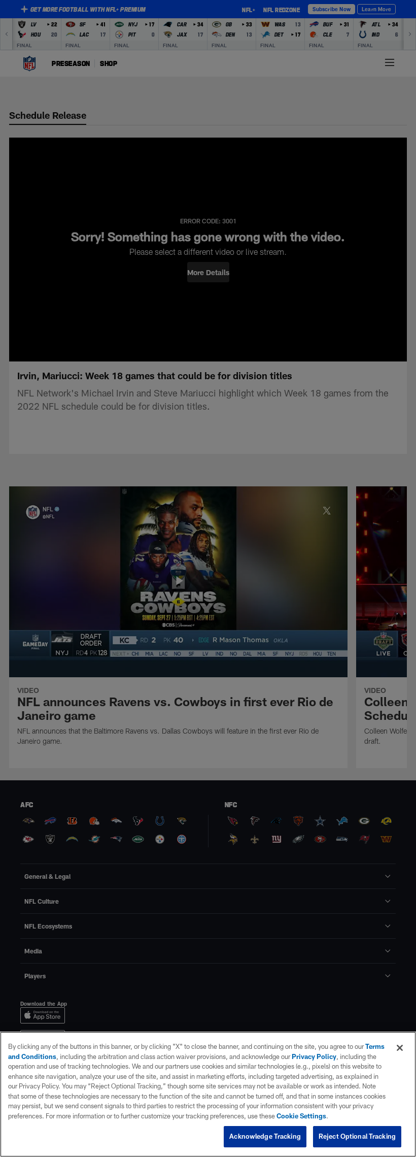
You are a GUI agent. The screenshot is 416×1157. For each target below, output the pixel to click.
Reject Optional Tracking (357, 1136)
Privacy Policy (314, 1056)
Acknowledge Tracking (265, 1136)
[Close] (400, 1048)
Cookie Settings (301, 1116)
